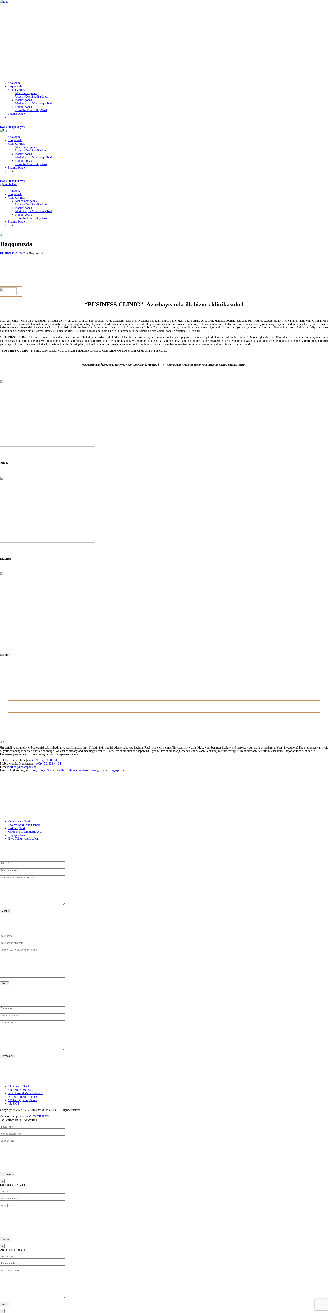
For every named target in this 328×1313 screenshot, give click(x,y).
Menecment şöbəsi (19, 821)
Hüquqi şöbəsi (16, 835)
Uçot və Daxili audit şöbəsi (24, 824)
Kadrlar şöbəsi (16, 828)
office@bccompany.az (22, 767)
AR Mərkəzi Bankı (19, 1086)
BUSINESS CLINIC (13, 253)
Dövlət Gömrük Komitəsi (23, 1096)
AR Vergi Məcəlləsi (19, 1089)
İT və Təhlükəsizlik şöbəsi (23, 838)
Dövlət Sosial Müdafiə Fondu (25, 1093)
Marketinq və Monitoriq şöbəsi (26, 831)
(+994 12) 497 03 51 (44, 760)
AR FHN (13, 1103)
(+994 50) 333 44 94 (48, 763)
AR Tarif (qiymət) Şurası (22, 1100)
